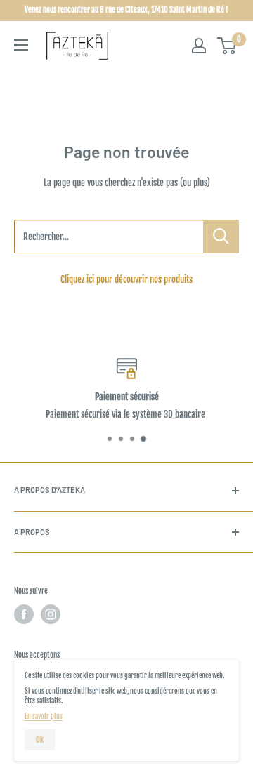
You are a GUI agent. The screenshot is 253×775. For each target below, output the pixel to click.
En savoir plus (44, 716)
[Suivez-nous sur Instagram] (50, 614)
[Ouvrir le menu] (21, 45)
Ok (40, 740)
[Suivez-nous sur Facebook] (24, 614)
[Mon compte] (199, 45)
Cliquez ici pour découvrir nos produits (126, 279)
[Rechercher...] (221, 236)
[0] (227, 45)
